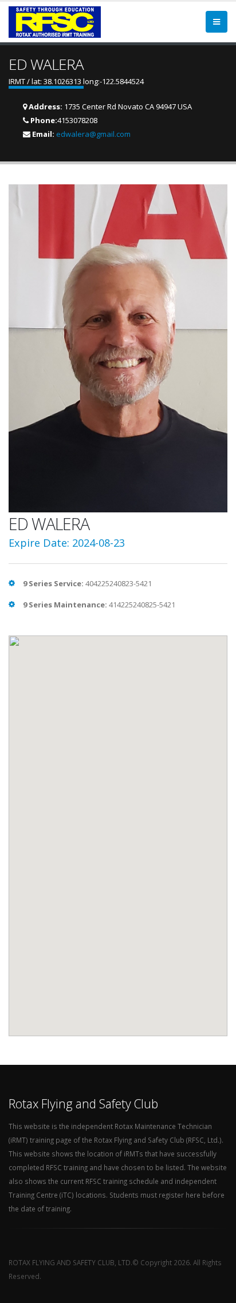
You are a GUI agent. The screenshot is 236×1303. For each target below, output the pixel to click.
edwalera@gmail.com (93, 134)
